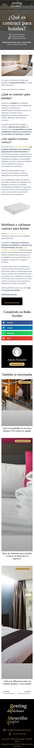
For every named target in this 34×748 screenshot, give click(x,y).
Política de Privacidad (17, 739)
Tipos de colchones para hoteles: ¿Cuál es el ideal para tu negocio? (17, 556)
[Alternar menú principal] (32, 4)
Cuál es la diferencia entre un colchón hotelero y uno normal (17, 682)
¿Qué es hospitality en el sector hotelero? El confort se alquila (17, 429)
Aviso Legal (5, 739)
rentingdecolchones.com (16, 233)
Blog (18, 42)
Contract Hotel (26, 42)
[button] (17, 322)
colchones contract (21, 147)
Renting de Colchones (9, 42)
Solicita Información (12, 303)
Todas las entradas (17, 364)
